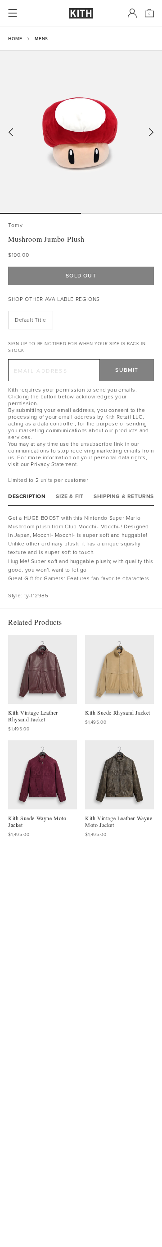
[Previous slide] (11, 132)
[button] (121, 213)
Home (15, 38)
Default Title (30, 320)
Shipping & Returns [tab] (124, 496)
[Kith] (81, 13)
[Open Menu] (12, 13)
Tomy (15, 225)
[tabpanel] (81, 557)
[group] (81, 132)
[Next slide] (151, 132)
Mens (41, 38)
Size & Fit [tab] (69, 496)
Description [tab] (27, 496)
